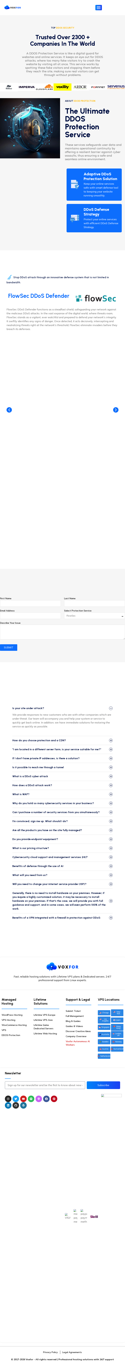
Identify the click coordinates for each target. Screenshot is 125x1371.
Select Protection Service (77, 610)
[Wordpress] (23, 1105)
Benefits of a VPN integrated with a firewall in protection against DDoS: (56, 917)
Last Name (70, 598)
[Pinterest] (54, 1099)
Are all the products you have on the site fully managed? (47, 830)
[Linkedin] (8, 1105)
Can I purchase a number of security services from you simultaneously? (56, 812)
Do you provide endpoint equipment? (35, 839)
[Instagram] (8, 1099)
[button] (115, 410)
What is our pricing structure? (30, 848)
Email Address (7, 610)
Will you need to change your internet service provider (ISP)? (49, 884)
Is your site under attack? (28, 708)
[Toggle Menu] (98, 7)
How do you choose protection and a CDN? (39, 740)
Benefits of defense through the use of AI (37, 866)
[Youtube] (23, 1099)
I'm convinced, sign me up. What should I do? (40, 821)
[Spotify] (31, 1099)
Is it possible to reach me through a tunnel (38, 767)
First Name (5, 598)
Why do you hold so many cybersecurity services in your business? (53, 803)
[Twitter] (16, 1099)
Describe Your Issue (10, 622)
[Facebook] (46, 1099)
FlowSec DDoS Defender (38, 296)
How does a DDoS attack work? (32, 785)
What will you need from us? (29, 875)
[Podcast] (38, 1099)
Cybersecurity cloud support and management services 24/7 (50, 857)
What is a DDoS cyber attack (30, 776)
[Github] (16, 1105)
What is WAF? (20, 794)
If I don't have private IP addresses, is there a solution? (46, 758)
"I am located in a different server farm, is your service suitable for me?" (56, 749)
